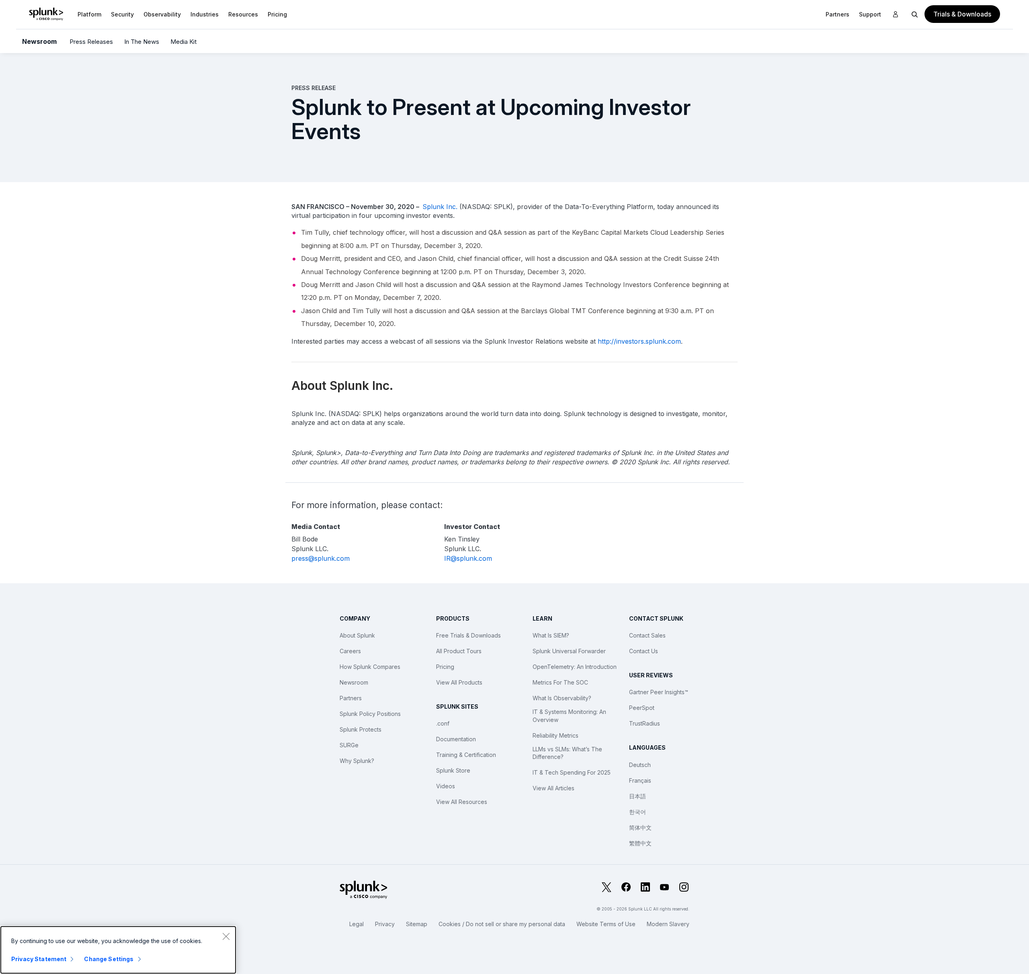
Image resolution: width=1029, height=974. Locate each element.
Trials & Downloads (962, 14)
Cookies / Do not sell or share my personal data (502, 924)
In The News (141, 41)
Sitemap (416, 924)
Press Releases (91, 41)
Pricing (445, 666)
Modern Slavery (668, 924)
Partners (351, 698)
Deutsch (640, 764)
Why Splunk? (357, 760)
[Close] (226, 936)
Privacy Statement (38, 959)
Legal (356, 924)
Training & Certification (466, 754)
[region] (118, 950)
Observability (162, 14)
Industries (205, 14)
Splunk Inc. (439, 207)
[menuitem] (89, 14)
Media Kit (183, 41)
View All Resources (461, 801)
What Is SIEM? (551, 635)
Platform (89, 14)
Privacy (385, 924)
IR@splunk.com (468, 558)
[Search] (915, 14)
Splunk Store (453, 770)
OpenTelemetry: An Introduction (575, 666)
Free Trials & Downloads (468, 635)
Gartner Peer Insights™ (658, 692)
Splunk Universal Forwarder (569, 651)
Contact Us (643, 651)
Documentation (456, 739)
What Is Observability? (562, 698)
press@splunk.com (320, 558)
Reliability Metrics (555, 735)
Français (640, 780)
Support (870, 14)
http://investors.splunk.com (639, 341)
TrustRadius (644, 723)
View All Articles (553, 788)
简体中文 (640, 827)
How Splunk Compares (370, 666)
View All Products (459, 682)
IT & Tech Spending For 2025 (572, 772)
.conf (442, 723)
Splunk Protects (360, 729)
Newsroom (39, 41)
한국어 (637, 811)
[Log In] (895, 14)
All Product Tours (459, 651)
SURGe (349, 745)
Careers (350, 651)
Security (122, 14)
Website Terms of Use (605, 924)
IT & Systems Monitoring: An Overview (569, 715)
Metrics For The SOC (560, 682)
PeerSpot (641, 707)
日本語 (637, 796)
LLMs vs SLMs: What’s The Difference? (567, 753)
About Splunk (357, 635)
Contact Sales (647, 635)
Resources (243, 14)
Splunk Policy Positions (370, 713)
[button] (89, 14)
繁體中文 (640, 843)
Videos (445, 786)
